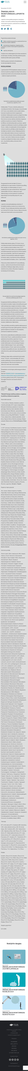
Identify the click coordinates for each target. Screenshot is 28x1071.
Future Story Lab (14, 1052)
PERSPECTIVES (10, 373)
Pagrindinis (14, 1041)
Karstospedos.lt (14, 1063)
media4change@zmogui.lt (14, 1035)
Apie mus (14, 1046)
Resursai (14, 1048)
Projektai (14, 1050)
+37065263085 (14, 1033)
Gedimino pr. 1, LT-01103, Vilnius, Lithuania (14, 1030)
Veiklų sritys (14, 1044)
